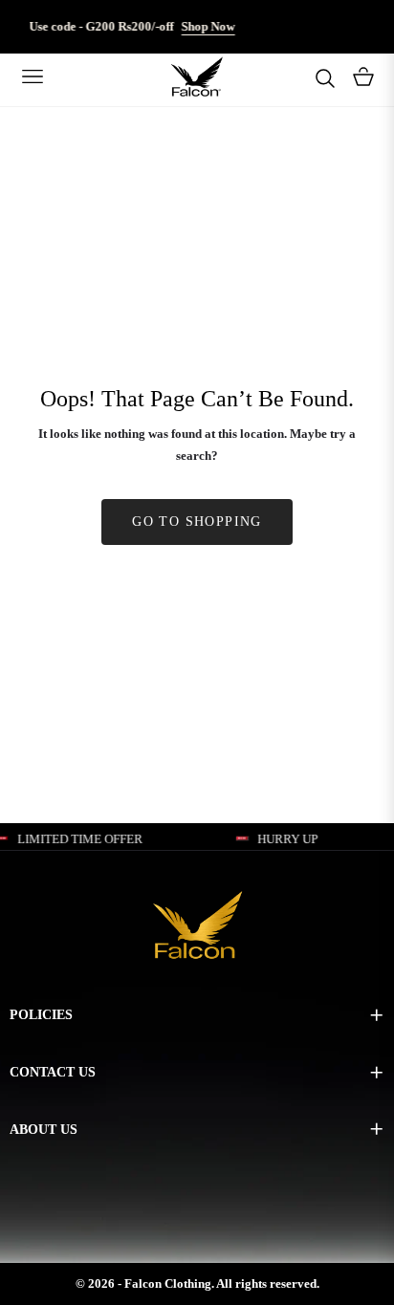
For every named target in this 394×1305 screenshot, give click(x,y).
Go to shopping (197, 521)
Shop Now (200, 26)
